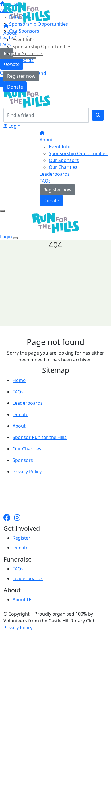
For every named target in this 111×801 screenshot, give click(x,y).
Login (13, 126)
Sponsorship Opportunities (42, 46)
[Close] (15, 238)
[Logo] (26, 12)
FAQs (9, 67)
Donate (15, 87)
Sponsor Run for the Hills (40, 437)
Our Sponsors (28, 53)
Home (19, 380)
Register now (21, 76)
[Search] (98, 115)
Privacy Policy (27, 471)
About (10, 33)
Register (21, 538)
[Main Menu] (2, 211)
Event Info (23, 40)
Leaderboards (18, 60)
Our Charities (63, 167)
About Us (22, 599)
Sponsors (23, 460)
